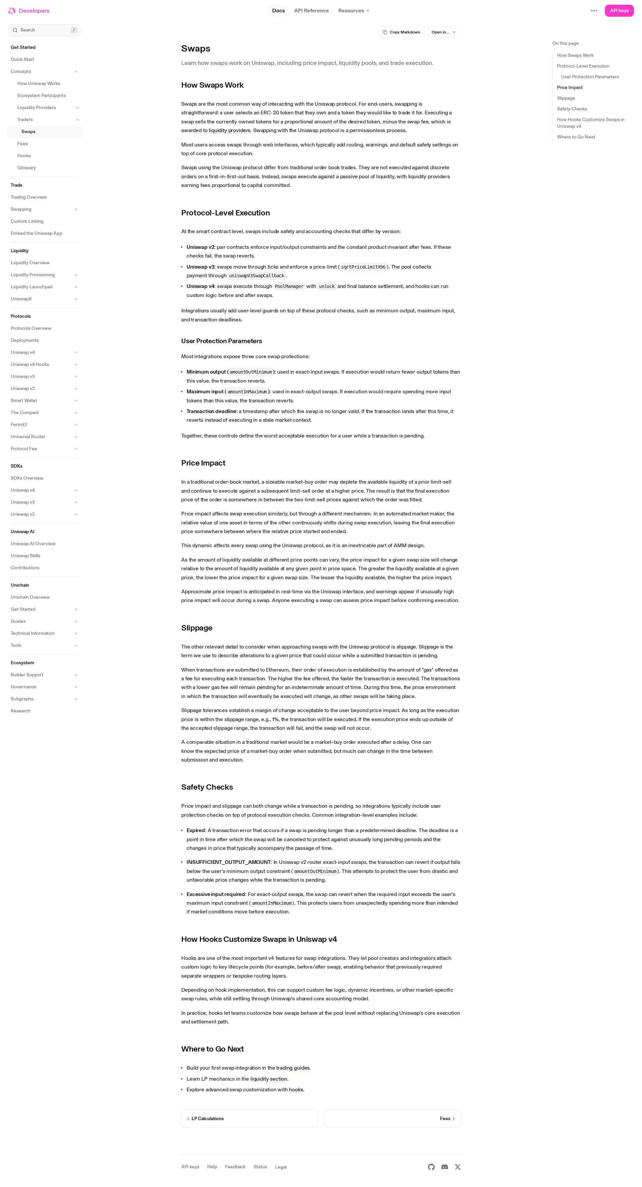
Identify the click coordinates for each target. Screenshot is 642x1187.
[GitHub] (431, 1167)
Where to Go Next (212, 1049)
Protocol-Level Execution (225, 212)
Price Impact (203, 463)
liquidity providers (229, 130)
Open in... (440, 32)
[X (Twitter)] (458, 1167)
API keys (619, 10)
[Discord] (444, 1167)
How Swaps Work (212, 85)
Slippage (196, 627)
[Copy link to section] (248, 85)
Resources (351, 10)
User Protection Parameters (221, 341)
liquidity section (268, 1079)
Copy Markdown (405, 32)
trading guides (293, 1068)
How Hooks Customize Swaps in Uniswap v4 (259, 939)
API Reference (311, 10)
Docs (278, 10)
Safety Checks (207, 787)
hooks (296, 1089)
